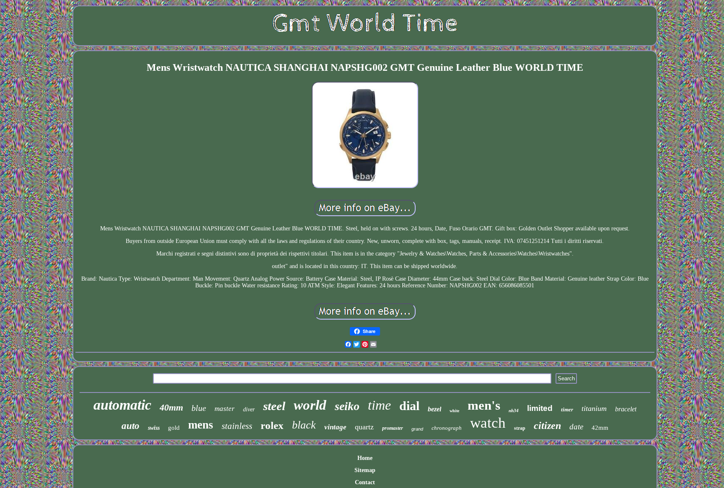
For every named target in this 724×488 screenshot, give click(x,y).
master (225, 409)
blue (198, 408)
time (379, 405)
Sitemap (364, 470)
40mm (171, 407)
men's (484, 405)
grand (417, 428)
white (454, 410)
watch (488, 423)
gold (174, 427)
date (576, 426)
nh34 (514, 410)
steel (274, 406)
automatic (122, 405)
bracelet (625, 409)
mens (200, 424)
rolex (272, 425)
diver (249, 409)
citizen (547, 425)
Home (364, 458)
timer (567, 409)
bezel (434, 409)
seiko (347, 406)
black (304, 425)
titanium (594, 408)
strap (519, 428)
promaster (392, 428)
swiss (154, 428)
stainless (237, 426)
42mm (600, 427)
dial (409, 406)
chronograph (447, 428)
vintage (335, 427)
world (310, 405)
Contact (365, 482)
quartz (364, 427)
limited (540, 408)
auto (131, 426)
